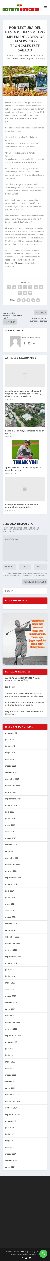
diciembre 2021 (12, 1094)
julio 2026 (9, 739)
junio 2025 (10, 818)
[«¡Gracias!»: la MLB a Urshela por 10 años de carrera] (25, 452)
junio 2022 (10, 1055)
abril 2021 (9, 1147)
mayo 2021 (10, 1140)
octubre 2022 (11, 1029)
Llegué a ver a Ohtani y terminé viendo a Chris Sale (24, 712)
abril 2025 (9, 831)
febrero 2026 (11, 772)
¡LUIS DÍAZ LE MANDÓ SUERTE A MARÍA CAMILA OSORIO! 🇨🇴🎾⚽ (22, 679)
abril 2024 (9, 910)
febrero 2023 (11, 1002)
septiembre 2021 (13, 1114)
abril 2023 (9, 989)
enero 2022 (10, 1088)
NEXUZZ (20, 1251)
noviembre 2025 (12, 785)
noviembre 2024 (12, 864)
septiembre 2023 (13, 956)
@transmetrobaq (22, 263)
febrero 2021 (11, 1160)
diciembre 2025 (12, 779)
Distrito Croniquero (20, 58)
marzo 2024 (10, 917)
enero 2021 (10, 1167)
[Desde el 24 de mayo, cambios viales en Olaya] (25, 415)
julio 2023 (9, 969)
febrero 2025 (11, 844)
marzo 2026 (10, 766)
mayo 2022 (10, 1062)
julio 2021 (9, 1127)
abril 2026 (9, 759)
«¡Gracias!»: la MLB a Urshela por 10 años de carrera (23, 468)
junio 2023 (10, 976)
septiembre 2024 (13, 877)
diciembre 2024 (12, 858)
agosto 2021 (11, 1121)
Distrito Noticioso (27, 55)
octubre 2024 (11, 871)
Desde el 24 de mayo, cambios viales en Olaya (24, 431)
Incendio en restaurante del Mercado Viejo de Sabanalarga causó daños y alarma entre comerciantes (23, 393)
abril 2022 (9, 1068)
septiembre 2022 (13, 1035)
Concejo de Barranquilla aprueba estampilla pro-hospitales (21, 505)
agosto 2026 (11, 733)
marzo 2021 (10, 1154)
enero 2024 (10, 930)
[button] (43, 1254)
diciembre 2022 (12, 1015)
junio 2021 (10, 1134)
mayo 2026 (10, 752)
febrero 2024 (11, 923)
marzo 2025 (10, 838)
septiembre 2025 (13, 798)
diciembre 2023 (12, 937)
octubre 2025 (11, 792)
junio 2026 (10, 746)
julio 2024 (9, 891)
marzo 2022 (10, 1075)
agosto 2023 (11, 963)
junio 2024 (10, 897)
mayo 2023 (10, 983)
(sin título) (10, 687)
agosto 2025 (11, 805)
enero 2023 (10, 1009)
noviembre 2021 (12, 1101)
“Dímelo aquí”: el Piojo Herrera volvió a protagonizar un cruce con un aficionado (24, 694)
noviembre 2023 (12, 943)
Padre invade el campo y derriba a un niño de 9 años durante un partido (25, 703)
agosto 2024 (11, 884)
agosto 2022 (11, 1042)
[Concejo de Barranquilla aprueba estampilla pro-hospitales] (25, 489)
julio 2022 (9, 1048)
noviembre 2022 (12, 1022)
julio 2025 (9, 812)
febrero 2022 (11, 1081)
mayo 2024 (10, 904)
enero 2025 (10, 851)
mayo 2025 (10, 825)
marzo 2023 (10, 996)
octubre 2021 (11, 1107)
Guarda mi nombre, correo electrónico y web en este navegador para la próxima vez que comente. (25, 574)
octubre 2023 (11, 950)
